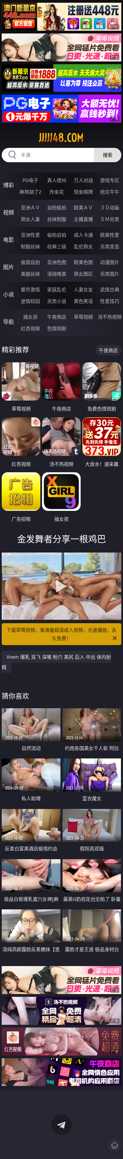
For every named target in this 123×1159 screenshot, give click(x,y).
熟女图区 (83, 273)
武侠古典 (109, 289)
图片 (8, 267)
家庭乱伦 (56, 289)
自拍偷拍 (56, 207)
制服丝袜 (30, 246)
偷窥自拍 (30, 262)
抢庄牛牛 (109, 191)
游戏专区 (109, 180)
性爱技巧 (109, 301)
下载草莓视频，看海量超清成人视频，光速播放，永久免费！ (61, 634)
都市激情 (30, 289)
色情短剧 (56, 328)
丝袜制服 (56, 219)
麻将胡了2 (30, 191)
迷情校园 (30, 301)
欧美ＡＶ (83, 207)
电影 (8, 239)
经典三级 (56, 246)
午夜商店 (56, 316)
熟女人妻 (30, 219)
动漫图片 (109, 262)
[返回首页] (114, 1145)
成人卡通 (83, 235)
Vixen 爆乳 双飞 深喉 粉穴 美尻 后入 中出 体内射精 (56, 662)
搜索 (107, 155)
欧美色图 (83, 262)
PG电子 (30, 180)
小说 (8, 294)
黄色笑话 (83, 301)
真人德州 (56, 180)
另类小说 (56, 301)
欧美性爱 (109, 235)
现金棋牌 (83, 191)
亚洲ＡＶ (30, 207)
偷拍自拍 (56, 235)
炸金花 (57, 191)
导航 (8, 321)
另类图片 (109, 273)
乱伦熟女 (83, 246)
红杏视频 (30, 328)
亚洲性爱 (30, 235)
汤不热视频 (110, 316)
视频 (8, 212)
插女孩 (30, 316)
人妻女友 (83, 289)
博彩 (8, 185)
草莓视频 (83, 316)
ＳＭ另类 (109, 219)
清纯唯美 (56, 273)
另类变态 (109, 246)
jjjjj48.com (61, 137)
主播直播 (83, 219)
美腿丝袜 (30, 273)
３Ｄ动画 (109, 207)
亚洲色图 (56, 262)
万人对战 (83, 180)
